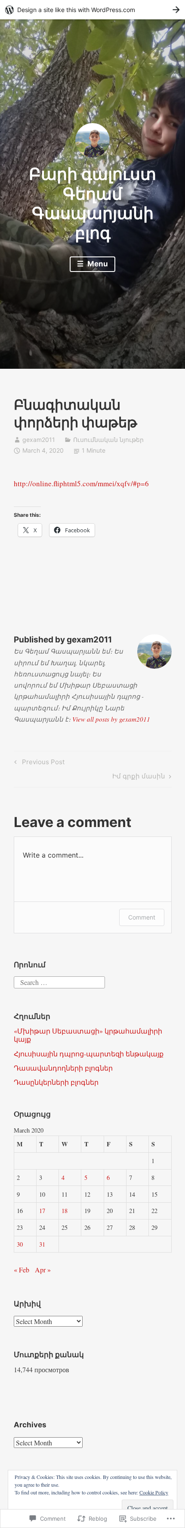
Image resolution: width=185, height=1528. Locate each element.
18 (65, 1211)
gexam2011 (38, 439)
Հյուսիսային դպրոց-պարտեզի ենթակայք (88, 1053)
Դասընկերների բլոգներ (56, 1082)
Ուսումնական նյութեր (108, 439)
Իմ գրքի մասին (138, 778)
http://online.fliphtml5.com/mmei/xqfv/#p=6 (81, 483)
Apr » (43, 1269)
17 (42, 1211)
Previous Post (38, 763)
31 (42, 1244)
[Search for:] (59, 980)
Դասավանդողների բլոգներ (63, 1067)
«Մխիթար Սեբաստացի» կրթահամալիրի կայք (88, 1034)
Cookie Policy (153, 1492)
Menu (97, 263)
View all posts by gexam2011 (111, 719)
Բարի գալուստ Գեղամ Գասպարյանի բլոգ (92, 203)
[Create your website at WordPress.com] (92, 9)
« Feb (21, 1269)
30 (20, 1244)
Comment (141, 917)
